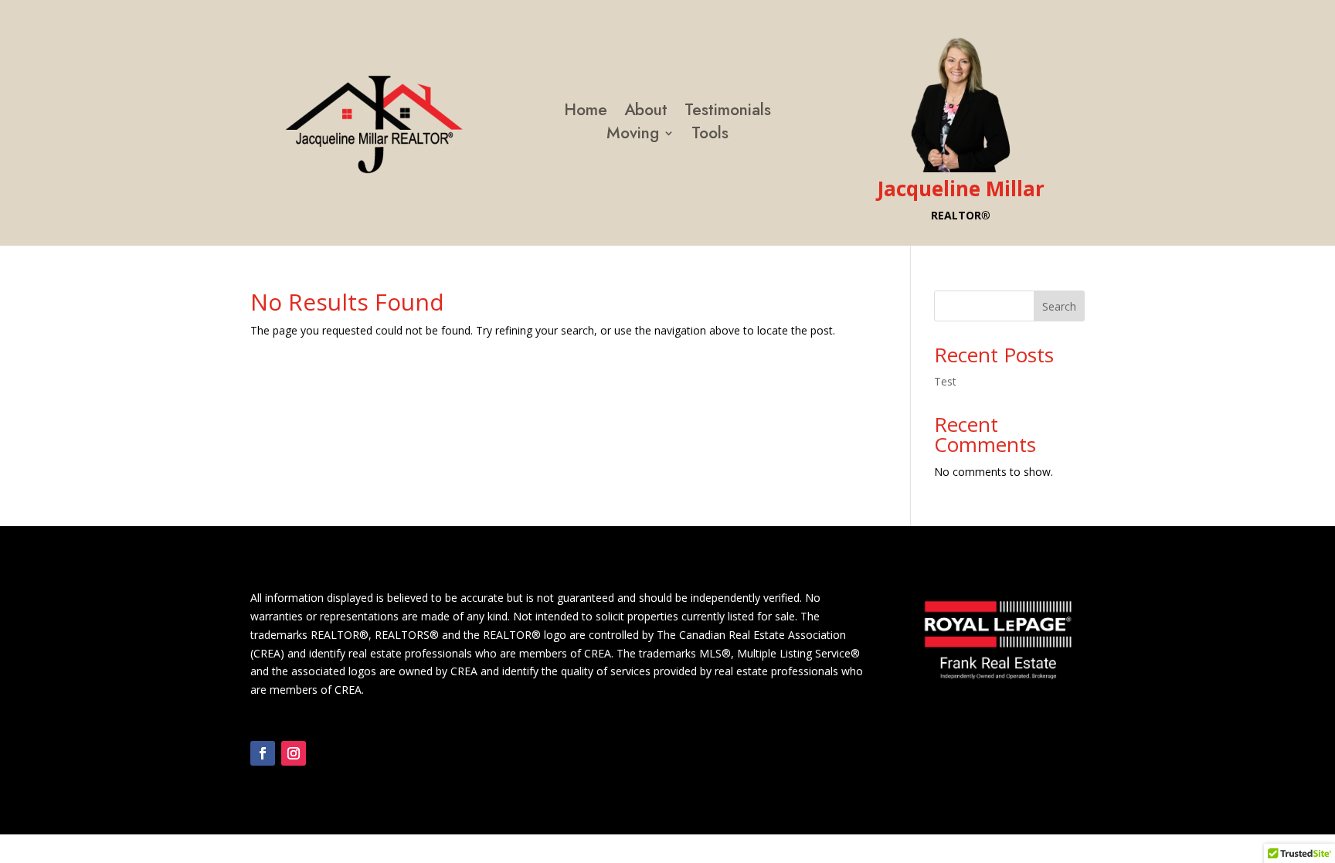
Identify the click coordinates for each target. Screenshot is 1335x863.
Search (1059, 306)
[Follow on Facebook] (262, 753)
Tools (710, 135)
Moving (632, 135)
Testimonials (727, 112)
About (646, 112)
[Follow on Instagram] (293, 753)
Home (585, 112)
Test (945, 381)
